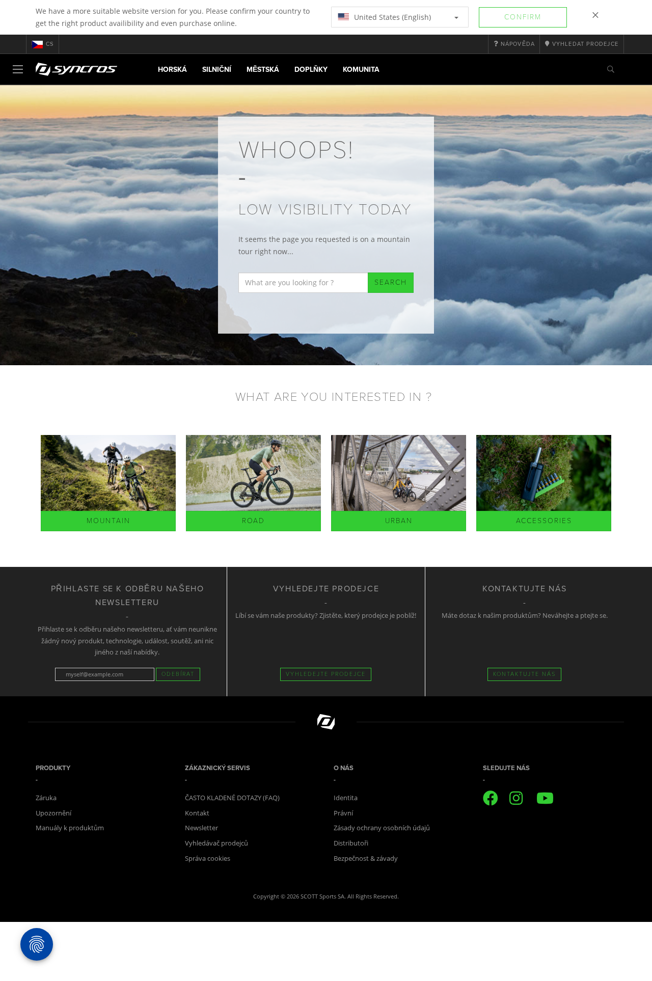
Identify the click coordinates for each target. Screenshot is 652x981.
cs (49, 44)
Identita (346, 797)
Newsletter (201, 827)
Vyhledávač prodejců (216, 843)
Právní (343, 813)
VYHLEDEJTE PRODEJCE (326, 674)
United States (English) (391, 17)
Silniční (216, 69)
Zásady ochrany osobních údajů (382, 827)
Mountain (108, 520)
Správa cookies (207, 858)
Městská (263, 69)
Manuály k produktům (70, 827)
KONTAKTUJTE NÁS (524, 674)
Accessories (544, 520)
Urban (399, 520)
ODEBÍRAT (178, 674)
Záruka (46, 797)
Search (390, 282)
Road (253, 520)
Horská (172, 69)
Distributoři (351, 843)
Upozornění (53, 813)
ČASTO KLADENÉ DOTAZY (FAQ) (232, 797)
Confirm (522, 17)
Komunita (361, 69)
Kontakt (197, 813)
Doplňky (311, 69)
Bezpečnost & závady (366, 858)
